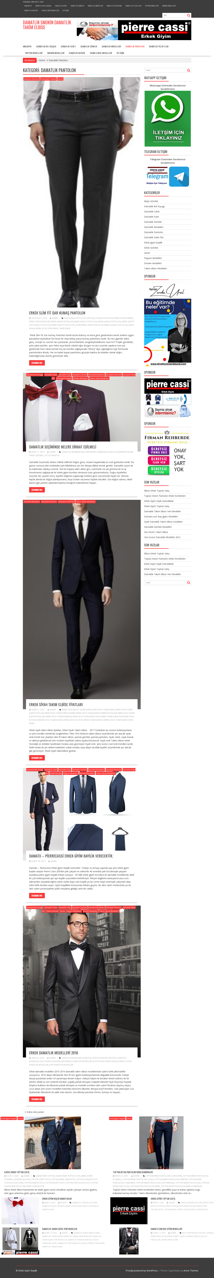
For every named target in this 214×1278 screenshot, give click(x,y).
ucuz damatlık (52, 455)
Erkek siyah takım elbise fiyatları (56, 704)
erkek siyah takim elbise (103, 709)
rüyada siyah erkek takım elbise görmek (89, 720)
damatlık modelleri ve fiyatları (88, 1061)
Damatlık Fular (65, 374)
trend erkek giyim (169, 1240)
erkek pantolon (158, 1236)
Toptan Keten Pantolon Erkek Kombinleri (164, 495)
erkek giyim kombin (123, 318)
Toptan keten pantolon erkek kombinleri (181, 1186)
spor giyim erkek (50, 328)
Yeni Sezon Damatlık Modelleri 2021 (162, 537)
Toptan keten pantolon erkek (145, 1186)
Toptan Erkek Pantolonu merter (171, 1179)
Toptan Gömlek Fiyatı (86, 1179)
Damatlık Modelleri (95, 6)
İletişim (66, 10)
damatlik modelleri (71, 1058)
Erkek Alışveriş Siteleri (191, 1202)
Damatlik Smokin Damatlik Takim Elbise (47, 24)
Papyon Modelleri (152, 6)
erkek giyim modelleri (39, 321)
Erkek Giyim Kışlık (73, 1206)
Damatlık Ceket (61, 6)
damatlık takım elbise (52, 1236)
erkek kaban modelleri (62, 321)
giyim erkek (81, 325)
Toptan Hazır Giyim (13, 1182)
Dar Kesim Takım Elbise (156, 532)
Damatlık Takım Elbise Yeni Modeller (162, 511)
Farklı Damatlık (59, 1243)
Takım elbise (64, 328)
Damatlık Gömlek (77, 6)
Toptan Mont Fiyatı (55, 1182)
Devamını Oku (36, 362)
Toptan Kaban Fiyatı (34, 1182)
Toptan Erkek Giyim (173, 1209)
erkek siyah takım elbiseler (59, 716)
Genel (60, 79)
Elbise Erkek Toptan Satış (157, 490)
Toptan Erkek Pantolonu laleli (138, 1179)
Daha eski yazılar (35, 1111)
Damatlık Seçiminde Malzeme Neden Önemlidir (84, 452)
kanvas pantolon (194, 1236)
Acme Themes (191, 1270)
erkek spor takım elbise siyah (86, 716)
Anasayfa (28, 6)
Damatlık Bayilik (31, 10)
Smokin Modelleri (169, 6)
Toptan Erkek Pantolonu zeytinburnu (155, 1182)
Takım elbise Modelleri (50, 10)
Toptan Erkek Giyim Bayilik (195, 1209)
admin (55, 318)
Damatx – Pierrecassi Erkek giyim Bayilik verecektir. (71, 856)
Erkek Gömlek (56, 773)
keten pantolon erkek (98, 325)
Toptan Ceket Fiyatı (40, 1179)
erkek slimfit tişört (176, 1236)
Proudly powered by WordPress (142, 1270)
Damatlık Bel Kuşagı (43, 6)
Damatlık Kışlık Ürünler (53, 1206)
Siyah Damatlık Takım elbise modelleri (163, 521)
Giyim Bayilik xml (22, 1179)
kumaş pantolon (119, 325)
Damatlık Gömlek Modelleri (158, 526)
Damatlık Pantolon (114, 6)
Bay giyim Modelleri (191, 1233)
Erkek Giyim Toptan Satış (156, 506)
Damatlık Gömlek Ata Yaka (84, 1202)
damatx (121, 1061)
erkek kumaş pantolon (109, 321)
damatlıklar (110, 1061)
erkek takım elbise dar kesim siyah (117, 716)
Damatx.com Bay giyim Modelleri (161, 516)
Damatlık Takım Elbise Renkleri (77, 1236)
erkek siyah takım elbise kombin (60, 713)
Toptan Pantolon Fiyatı (77, 1182)
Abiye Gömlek (151, 201)
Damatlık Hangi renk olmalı (87, 1233)
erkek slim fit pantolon (63, 325)
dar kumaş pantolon (75, 318)
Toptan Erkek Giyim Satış (63, 1179)
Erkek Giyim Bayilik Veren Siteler (180, 1206)
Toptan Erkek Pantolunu (188, 1182)
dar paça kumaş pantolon (100, 318)
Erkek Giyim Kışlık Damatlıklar (159, 501)
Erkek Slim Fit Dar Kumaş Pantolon (57, 313)
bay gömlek (207, 1233)
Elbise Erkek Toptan (45, 1176)
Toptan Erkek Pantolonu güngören (164, 1176)
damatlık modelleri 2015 (104, 1058)
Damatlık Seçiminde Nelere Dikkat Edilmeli (62, 447)
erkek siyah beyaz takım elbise (76, 709)
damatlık (86, 1058)
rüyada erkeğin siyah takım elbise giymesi (49, 720)
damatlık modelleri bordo (58, 1061)
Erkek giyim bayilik (48, 79)
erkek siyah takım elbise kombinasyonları (96, 713)
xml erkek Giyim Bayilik (33, 1186)
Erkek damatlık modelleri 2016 (53, 1052)
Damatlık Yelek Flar (133, 6)
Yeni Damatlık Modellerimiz (81, 1243)
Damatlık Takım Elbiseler (79, 1240)
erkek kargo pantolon (85, 321)
